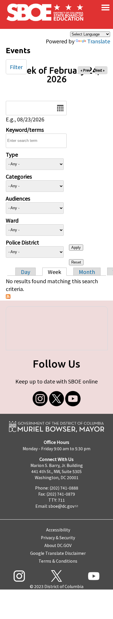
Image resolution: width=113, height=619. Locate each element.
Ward (12, 220)
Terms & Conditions (58, 561)
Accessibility (58, 530)
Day (25, 271)
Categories (19, 176)
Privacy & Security (58, 537)
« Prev (85, 70)
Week (54, 271)
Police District (22, 242)
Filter (16, 67)
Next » (100, 70)
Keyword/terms (25, 129)
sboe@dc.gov (61, 506)
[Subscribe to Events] (8, 296)
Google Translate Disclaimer (58, 553)
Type (12, 154)
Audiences (18, 198)
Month (87, 271)
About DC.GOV (58, 545)
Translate (98, 41)
